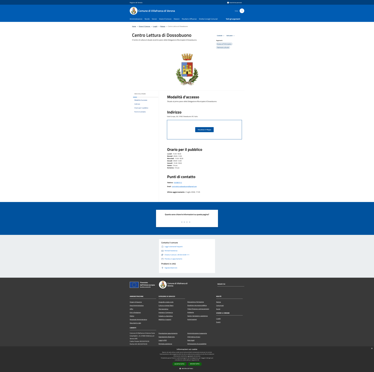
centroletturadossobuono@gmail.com (184, 186)
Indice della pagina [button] (140, 94)
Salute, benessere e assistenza (197, 316)
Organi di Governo (136, 302)
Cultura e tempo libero (166, 305)
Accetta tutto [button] (179, 364)
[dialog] (187, 359)
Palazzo (162, 26)
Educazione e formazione (195, 302)
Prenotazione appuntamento (168, 333)
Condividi (220, 36)
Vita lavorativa (163, 309)
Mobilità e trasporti (165, 319)
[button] (187, 368)
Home (134, 26)
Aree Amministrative (137, 305)
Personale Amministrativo (138, 319)
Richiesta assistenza (165, 344)
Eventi (218, 322)
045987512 (178, 182)
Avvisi (218, 309)
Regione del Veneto (136, 2)
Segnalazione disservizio (167, 337)
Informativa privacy (193, 337)
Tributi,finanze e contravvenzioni (198, 309)
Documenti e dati (135, 323)
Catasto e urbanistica (166, 316)
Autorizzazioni (192, 319)
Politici (132, 316)
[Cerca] (242, 10)
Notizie (218, 302)
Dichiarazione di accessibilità (196, 344)
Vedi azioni (229, 36)
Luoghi (155, 26)
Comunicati (220, 305)
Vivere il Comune (144, 26)
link (198, 360)
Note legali (190, 340)
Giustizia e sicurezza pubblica (197, 305)
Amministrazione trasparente (197, 333)
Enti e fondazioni (135, 312)
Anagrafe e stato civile (166, 302)
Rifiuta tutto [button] (194, 364)
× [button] (372, 348)
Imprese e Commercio (166, 312)
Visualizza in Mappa (204, 129)
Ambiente (190, 312)
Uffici (131, 309)
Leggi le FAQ (163, 340)
